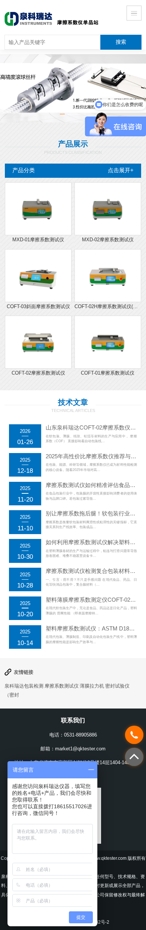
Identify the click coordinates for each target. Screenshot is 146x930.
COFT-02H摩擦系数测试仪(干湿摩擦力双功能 (107, 306)
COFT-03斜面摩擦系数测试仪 (38, 306)
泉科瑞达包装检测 (23, 686)
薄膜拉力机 (92, 686)
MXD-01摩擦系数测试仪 (38, 239)
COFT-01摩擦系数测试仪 (107, 373)
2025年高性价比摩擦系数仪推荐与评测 (94, 456)
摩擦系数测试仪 (62, 686)
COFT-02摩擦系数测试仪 (38, 373)
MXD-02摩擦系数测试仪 (108, 239)
